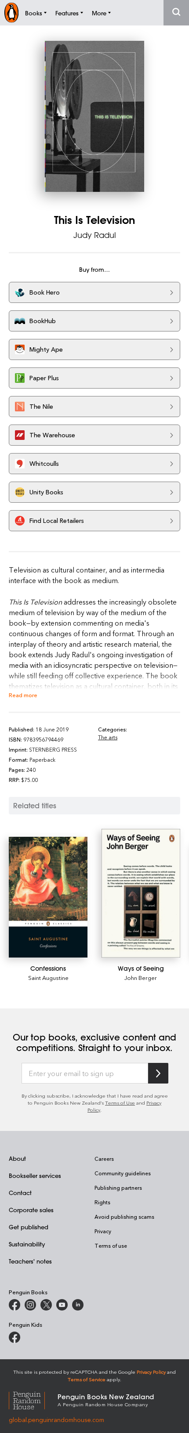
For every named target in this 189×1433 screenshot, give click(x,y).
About (17, 1158)
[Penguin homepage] (11, 12)
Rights (102, 1202)
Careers (104, 1159)
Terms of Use (120, 1102)
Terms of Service (86, 1379)
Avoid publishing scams (124, 1217)
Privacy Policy (151, 1371)
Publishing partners (118, 1188)
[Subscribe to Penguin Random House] (158, 1073)
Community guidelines (122, 1173)
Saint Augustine (48, 977)
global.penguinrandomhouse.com (56, 1419)
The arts (107, 737)
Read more (23, 695)
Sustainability (27, 1244)
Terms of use (110, 1245)
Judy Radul (94, 235)
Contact (20, 1192)
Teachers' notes (30, 1261)
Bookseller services (35, 1175)
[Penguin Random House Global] (33, 1399)
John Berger (140, 977)
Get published (28, 1227)
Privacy (102, 1231)
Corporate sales (31, 1209)
